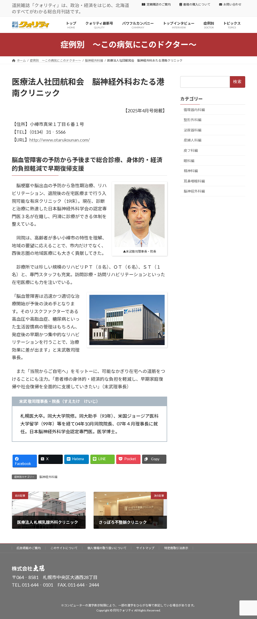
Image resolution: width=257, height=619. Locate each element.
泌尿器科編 (192, 130)
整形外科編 (192, 120)
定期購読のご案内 (159, 4)
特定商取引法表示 (176, 548)
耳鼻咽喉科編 (194, 181)
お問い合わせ (232, 4)
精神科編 (191, 171)
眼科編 (189, 161)
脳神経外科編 (48, 477)
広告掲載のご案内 (29, 548)
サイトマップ (145, 548)
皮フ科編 (191, 150)
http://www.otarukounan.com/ (59, 139)
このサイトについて (64, 548)
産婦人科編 (192, 140)
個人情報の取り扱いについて (106, 548)
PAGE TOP (246, 595)
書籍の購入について (196, 4)
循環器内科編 (194, 110)
